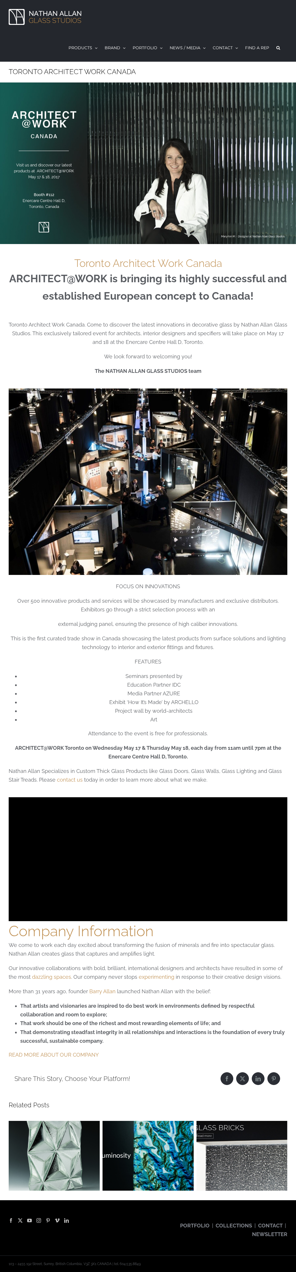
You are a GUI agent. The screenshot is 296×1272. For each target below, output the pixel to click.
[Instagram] (38, 1220)
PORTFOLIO (195, 1225)
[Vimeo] (57, 1220)
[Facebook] (227, 1078)
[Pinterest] (274, 1078)
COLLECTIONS (234, 1225)
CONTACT (270, 1225)
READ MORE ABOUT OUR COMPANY (54, 1055)
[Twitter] (20, 1220)
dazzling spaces (51, 977)
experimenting (156, 977)
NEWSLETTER (269, 1234)
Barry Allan (102, 991)
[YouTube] (29, 1220)
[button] (278, 48)
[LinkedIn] (258, 1078)
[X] (242, 1078)
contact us (70, 780)
